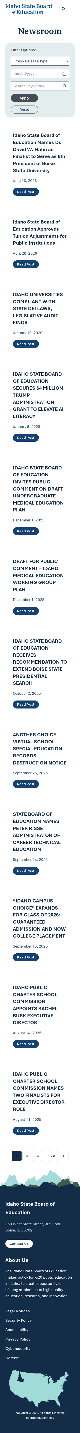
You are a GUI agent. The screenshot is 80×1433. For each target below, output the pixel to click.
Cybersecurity (17, 1348)
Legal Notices (17, 1311)
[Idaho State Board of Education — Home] (28, 9)
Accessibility (16, 1329)
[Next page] (63, 1156)
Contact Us (19, 1244)
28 (53, 1156)
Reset (24, 110)
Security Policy (18, 1320)
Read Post (26, 192)
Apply (24, 98)
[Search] (63, 8)
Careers (12, 1357)
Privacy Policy (17, 1339)
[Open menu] (75, 9)
